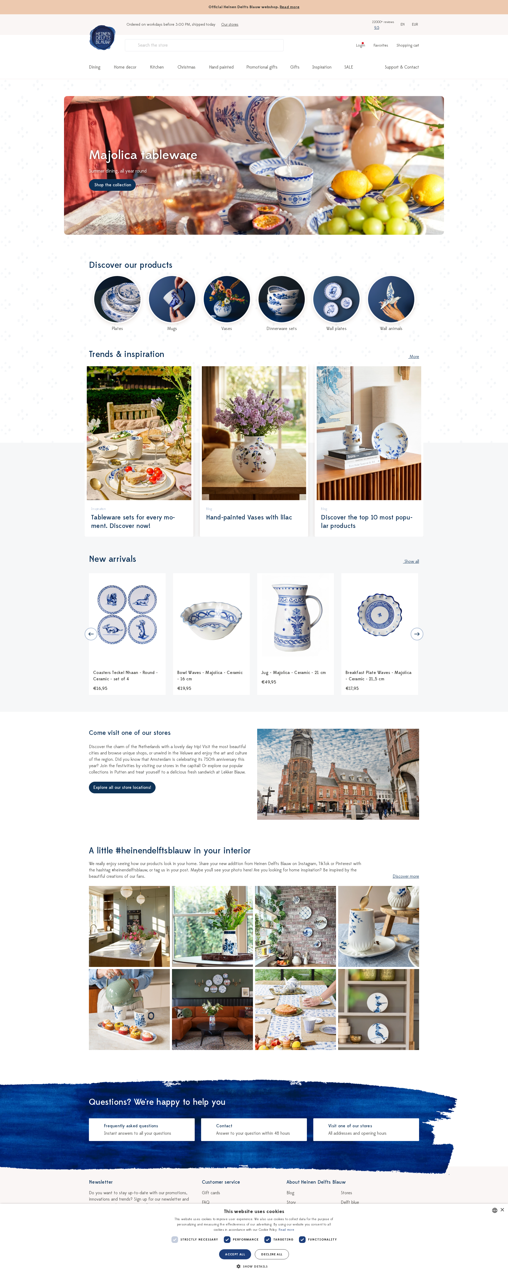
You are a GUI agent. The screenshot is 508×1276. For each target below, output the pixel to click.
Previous (91, 634)
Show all (411, 561)
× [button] (502, 1210)
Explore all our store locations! (122, 787)
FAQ (206, 1202)
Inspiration (322, 67)
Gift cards (211, 1193)
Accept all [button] (235, 1254)
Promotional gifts (262, 67)
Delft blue (350, 1202)
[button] (254, 1266)
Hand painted (221, 67)
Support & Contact (402, 67)
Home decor (125, 67)
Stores (346, 1193)
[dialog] (254, 1240)
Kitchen (157, 67)
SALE (348, 67)
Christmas (187, 67)
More (413, 356)
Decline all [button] (271, 1254)
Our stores (229, 24)
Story (291, 1202)
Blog (290, 1193)
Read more (290, 7)
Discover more (406, 876)
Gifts (295, 67)
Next (417, 634)
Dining (94, 67)
